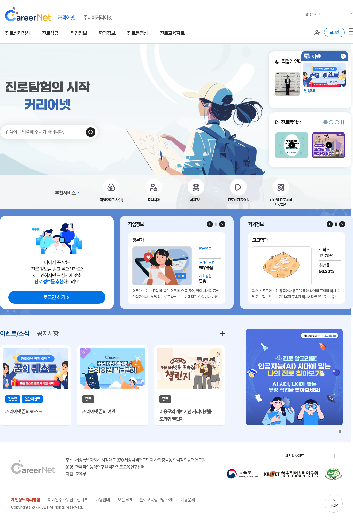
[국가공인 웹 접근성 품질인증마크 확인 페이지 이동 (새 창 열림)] (333, 474)
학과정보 (107, 33)
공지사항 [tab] (48, 333)
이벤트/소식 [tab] (14, 333)
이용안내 (102, 499)
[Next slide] (222, 224)
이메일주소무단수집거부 (68, 499)
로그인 (334, 32)
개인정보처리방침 (25, 499)
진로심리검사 (17, 33)
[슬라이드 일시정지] (343, 122)
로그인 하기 (54, 297)
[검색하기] (90, 132)
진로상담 (50, 33)
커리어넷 (66, 17)
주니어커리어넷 (97, 17)
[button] (325, 122)
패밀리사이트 (294, 456)
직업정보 (78, 33)
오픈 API (125, 499)
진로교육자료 (172, 33)
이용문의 (187, 499)
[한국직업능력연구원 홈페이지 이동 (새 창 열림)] (291, 474)
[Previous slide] (210, 224)
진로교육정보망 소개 (156, 499)
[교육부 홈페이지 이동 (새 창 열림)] (242, 474)
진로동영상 (137, 33)
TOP (334, 505)
